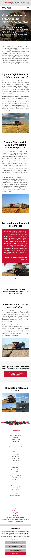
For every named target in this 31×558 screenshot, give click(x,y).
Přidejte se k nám (15, 441)
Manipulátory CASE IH (15, 476)
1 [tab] (15, 278)
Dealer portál (15, 511)
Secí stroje (15, 488)
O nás (15, 433)
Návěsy (15, 492)
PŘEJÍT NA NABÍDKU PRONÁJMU (15, 374)
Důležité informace (15, 439)
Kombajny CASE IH (15, 474)
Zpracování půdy (15, 486)
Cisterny (15, 494)
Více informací (16, 4)
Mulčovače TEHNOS (15, 495)
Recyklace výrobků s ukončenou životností (15, 445)
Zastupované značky (15, 435)
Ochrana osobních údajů (15, 447)
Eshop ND (15, 513)
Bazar (15, 508)
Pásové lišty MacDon (15, 478)
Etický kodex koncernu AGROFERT (15, 517)
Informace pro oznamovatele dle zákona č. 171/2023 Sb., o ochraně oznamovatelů (15, 520)
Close (28, 3)
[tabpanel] (15, 252)
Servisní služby (15, 458)
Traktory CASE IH (15, 470)
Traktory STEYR (16, 472)
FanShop (15, 515)
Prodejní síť (15, 443)
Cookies (16, 449)
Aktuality (15, 437)
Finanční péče (15, 456)
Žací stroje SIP (15, 490)
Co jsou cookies (16, 542)
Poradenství (16, 454)
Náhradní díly (15, 460)
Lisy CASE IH (15, 479)
